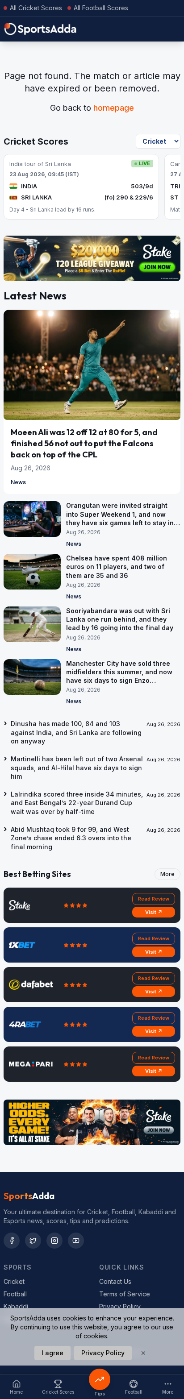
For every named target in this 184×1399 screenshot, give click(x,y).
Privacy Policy (120, 1306)
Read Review (153, 899)
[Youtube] (76, 1241)
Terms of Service (124, 1294)
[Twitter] (33, 1241)
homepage (113, 107)
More (167, 874)
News (18, 482)
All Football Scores (101, 8)
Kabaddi (16, 1306)
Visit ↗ (154, 912)
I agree (52, 1353)
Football (15, 1294)
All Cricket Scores (36, 8)
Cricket (14, 1281)
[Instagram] (54, 1241)
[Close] (143, 1353)
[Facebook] (12, 1241)
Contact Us (115, 1281)
